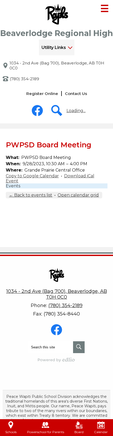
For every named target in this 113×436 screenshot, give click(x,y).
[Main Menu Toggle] (104, 8)
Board (79, 432)
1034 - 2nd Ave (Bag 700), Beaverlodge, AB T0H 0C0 (56, 66)
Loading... (76, 110)
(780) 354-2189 (24, 78)
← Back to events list (30, 195)
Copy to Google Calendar (32, 175)
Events (13, 185)
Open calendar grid (78, 195)
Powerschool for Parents (45, 432)
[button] (56, 47)
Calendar (101, 432)
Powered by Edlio (56, 359)
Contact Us (76, 93)
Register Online (42, 93)
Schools (11, 432)
